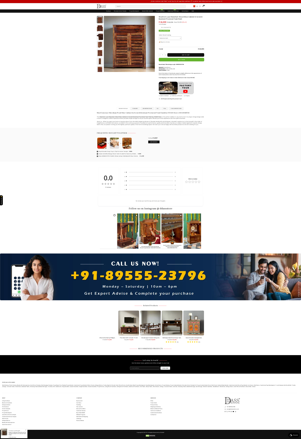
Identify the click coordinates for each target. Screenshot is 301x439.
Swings (4, 386)
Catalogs (78, 418)
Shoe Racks (156, 386)
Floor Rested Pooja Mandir (66, 385)
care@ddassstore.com (233, 409)
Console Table (11, 386)
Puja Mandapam (150, 385)
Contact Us (153, 414)
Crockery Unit (51, 386)
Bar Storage (199, 386)
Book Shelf (248, 386)
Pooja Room (5, 410)
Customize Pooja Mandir (80, 385)
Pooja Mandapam (134, 11)
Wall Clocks (5, 418)
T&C (158, 108)
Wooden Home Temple (120, 11)
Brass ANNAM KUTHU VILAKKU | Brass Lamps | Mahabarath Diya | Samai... (118, 156)
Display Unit (282, 385)
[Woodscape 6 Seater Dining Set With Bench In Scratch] (198, 323)
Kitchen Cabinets (207, 386)
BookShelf (288, 385)
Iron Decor (250, 385)
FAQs (164, 108)
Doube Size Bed (92, 386)
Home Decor (185, 11)
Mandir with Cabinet (147, 11)
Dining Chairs (229, 386)
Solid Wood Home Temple (9, 414)
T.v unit (277, 385)
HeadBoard (216, 386)
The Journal (79, 406)
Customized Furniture (156, 412)
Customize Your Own (173, 10)
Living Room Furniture (110, 386)
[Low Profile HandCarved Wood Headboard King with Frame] (111, 323)
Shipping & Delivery (155, 406)
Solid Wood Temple (35, 385)
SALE (193, 11)
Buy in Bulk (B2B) (80, 412)
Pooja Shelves (166, 385)
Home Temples (6, 408)
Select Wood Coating (165, 35)
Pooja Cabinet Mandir (176, 385)
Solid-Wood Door (6, 424)
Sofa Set (175, 386)
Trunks (105, 385)
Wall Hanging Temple (46, 385)
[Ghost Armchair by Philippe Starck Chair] (154, 323)
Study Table (149, 386)
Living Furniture (6, 401)
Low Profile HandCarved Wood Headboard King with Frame (111, 338)
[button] (150, 172)
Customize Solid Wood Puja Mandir (238, 385)
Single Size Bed (83, 386)
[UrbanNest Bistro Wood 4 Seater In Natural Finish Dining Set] (133, 323)
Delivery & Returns (177, 96)
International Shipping (82, 416)
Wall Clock (214, 385)
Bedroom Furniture (134, 386)
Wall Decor (257, 385)
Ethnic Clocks (90, 385)
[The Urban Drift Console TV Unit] (176, 323)
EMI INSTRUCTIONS (147, 108)
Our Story (78, 403)
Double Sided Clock (205, 385)
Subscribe (165, 368)
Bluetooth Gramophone (23, 385)
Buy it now (181, 59)
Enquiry (187, 96)
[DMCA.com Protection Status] (150, 436)
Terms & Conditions (155, 410)
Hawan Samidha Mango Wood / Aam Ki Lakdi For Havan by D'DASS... (117, 154)
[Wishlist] (199, 6)
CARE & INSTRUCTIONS (176, 108)
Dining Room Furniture (122, 386)
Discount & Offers (81, 408)
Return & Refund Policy (156, 408)
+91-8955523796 (231, 406)
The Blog (78, 405)
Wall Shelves (5, 385)
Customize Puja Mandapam (267, 385)
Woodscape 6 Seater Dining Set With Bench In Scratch (198, 338)
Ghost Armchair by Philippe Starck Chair (154, 338)
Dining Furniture (6, 405)
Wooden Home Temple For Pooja (191, 385)
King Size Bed (65, 386)
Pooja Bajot (56, 385)
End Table (142, 386)
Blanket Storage (42, 386)
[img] (108, 184)
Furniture (108, 11)
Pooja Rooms (100, 386)
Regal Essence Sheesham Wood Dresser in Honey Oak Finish (17, 434)
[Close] (26, 431)
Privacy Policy (154, 405)
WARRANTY (135, 108)
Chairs (254, 386)
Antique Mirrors (99, 385)
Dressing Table (34, 386)
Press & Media (80, 420)
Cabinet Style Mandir (222, 385)
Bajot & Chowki (111, 385)
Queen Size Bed (74, 386)
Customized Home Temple (9, 416)
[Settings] (197, 6)
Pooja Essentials (160, 10)
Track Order (153, 403)
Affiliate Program (80, 414)
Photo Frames (13, 385)
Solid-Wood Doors (120, 385)
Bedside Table (25, 386)
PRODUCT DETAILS (123, 108)
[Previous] (106, 44)
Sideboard (58, 386)
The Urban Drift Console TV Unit (176, 338)
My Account (79, 401)
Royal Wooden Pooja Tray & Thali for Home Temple (113, 151)
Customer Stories (81, 410)
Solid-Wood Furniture (239, 386)
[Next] (152, 44)
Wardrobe (18, 386)
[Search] (150, 6)
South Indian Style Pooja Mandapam (135, 385)
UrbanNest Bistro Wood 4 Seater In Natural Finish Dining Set (133, 338)
